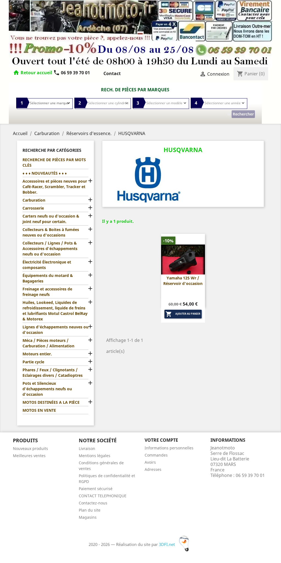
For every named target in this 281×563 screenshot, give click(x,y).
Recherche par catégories (52, 150)
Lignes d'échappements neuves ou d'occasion (55, 329)
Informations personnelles (169, 448)
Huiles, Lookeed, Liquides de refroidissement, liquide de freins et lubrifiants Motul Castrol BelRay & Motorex (55, 311)
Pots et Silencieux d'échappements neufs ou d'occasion (47, 389)
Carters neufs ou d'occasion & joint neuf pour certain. (51, 218)
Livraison (87, 448)
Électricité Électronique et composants (47, 264)
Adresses (153, 469)
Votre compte (161, 440)
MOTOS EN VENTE (39, 410)
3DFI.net (167, 544)
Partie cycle (33, 361)
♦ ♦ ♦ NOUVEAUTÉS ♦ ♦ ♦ (45, 173)
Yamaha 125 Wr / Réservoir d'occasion (183, 280)
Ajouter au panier (182, 314)
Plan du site (89, 510)
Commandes (156, 455)
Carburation (34, 200)
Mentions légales (94, 455)
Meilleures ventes (29, 455)
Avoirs (150, 462)
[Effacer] (229, 114)
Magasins (88, 517)
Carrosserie (33, 208)
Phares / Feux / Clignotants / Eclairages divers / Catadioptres (53, 372)
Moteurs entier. (37, 353)
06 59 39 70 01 (71, 73)
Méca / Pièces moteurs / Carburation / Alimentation (48, 343)
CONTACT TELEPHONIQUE (103, 495)
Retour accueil (36, 73)
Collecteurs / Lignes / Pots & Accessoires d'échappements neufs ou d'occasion (50, 248)
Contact (112, 73)
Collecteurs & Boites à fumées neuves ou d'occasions (51, 232)
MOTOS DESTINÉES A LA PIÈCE (51, 402)
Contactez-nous (93, 503)
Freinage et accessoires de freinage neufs (47, 291)
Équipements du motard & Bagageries (48, 278)
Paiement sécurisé (96, 488)
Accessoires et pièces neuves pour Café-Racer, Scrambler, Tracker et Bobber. (55, 186)
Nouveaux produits (30, 448)
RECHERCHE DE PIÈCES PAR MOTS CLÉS (54, 162)
